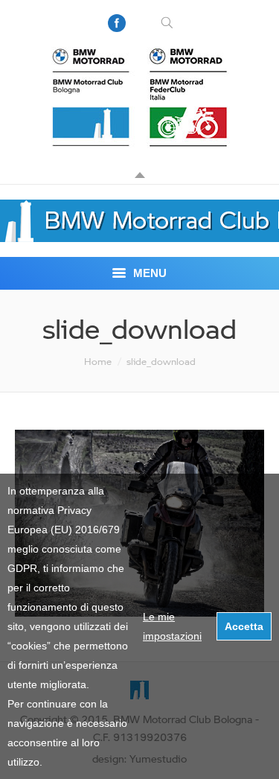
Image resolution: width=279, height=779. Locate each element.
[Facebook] (117, 23)
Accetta (244, 626)
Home (98, 361)
